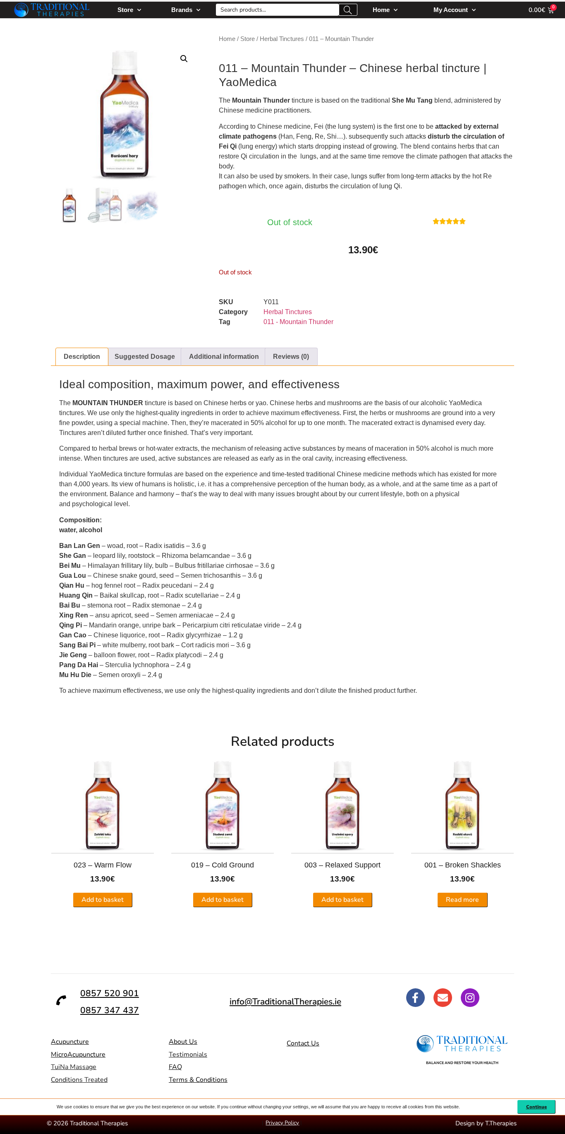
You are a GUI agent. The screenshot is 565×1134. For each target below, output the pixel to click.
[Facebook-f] (415, 997)
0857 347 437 (109, 1010)
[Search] (348, 10)
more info (72, 700)
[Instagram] (470, 997)
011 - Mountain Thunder (298, 321)
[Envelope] (442, 997)
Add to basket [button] (102, 899)
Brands (181, 9)
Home (381, 9)
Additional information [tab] (224, 356)
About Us (183, 1041)
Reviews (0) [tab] (291, 356)
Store (125, 9)
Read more (462, 899)
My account (450, 9)
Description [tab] (82, 356)
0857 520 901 (109, 993)
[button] (184, 58)
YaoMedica (248, 82)
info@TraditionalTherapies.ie (285, 1001)
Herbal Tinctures (282, 39)
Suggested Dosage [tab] (145, 356)
